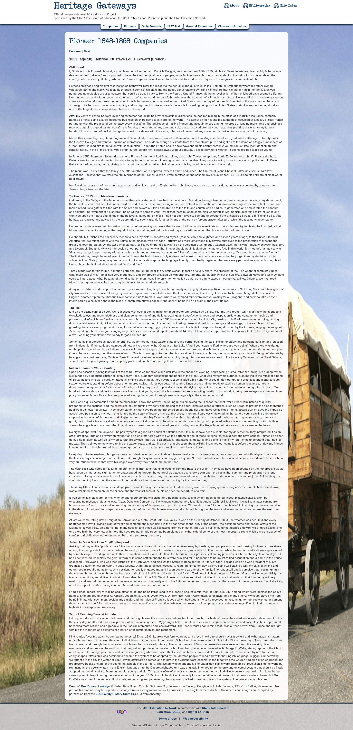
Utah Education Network (160, 708)
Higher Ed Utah (198, 711)
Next (87, 51)
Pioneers (130, 26)
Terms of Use (168, 718)
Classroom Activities (232, 26)
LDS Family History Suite (113, 693)
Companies (110, 26)
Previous (75, 51)
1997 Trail (174, 26)
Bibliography (259, 5)
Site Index (288, 5)
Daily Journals (152, 26)
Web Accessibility (195, 718)
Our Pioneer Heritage (95, 686)
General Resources (199, 26)
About (234, 5)
